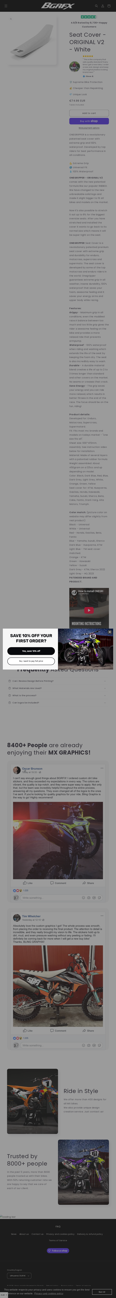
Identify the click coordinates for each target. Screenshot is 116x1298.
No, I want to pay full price (31, 661)
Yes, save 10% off (31, 651)
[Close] (109, 632)
